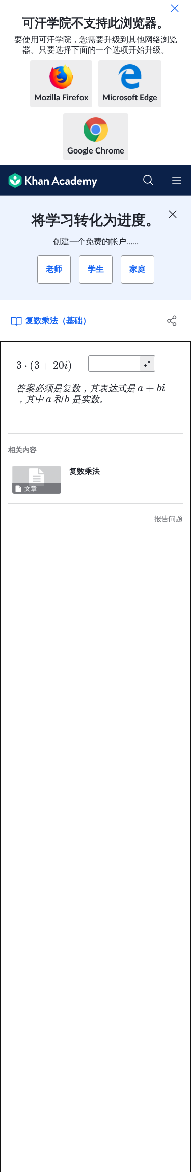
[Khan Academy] (48, 180)
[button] (147, 363)
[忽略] (175, 8)
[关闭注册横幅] (172, 214)
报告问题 (168, 519)
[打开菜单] (177, 180)
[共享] (172, 321)
